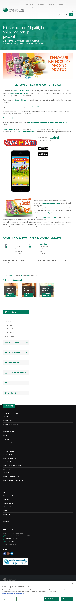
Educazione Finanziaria (11, 484)
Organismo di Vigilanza (11, 424)
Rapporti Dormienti (10, 507)
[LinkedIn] (66, 14)
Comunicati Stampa (10, 443)
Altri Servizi (12, 393)
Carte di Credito (13, 342)
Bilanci (6, 428)
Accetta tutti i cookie (51, 599)
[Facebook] (59, 14)
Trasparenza (8, 454)
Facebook (4, 553)
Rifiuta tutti (67, 599)
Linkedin (11, 553)
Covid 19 (6, 439)
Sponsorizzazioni (9, 518)
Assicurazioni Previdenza (17, 383)
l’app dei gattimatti (49, 217)
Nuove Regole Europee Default (13, 480)
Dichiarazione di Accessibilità (12, 465)
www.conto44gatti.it (46, 213)
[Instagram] (63, 14)
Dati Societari (8, 417)
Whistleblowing (9, 432)
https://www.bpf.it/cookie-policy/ (13, 593)
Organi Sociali (8, 420)
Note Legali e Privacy (10, 458)
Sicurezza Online (9, 496)
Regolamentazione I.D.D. (11, 476)
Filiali (5, 510)
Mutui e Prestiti (13, 363)
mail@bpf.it (12, 541)
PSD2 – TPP (7, 469)
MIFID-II (6, 473)
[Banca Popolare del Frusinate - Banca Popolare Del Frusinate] (14, 9)
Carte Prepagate (14, 352)
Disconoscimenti (9, 503)
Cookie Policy (8, 462)
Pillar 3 (6, 435)
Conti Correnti (13, 312)
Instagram (8, 553)
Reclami (6, 499)
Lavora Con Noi (8, 514)
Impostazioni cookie (9, 599)
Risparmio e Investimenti (17, 373)
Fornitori (6, 521)
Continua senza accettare (68, 583)
